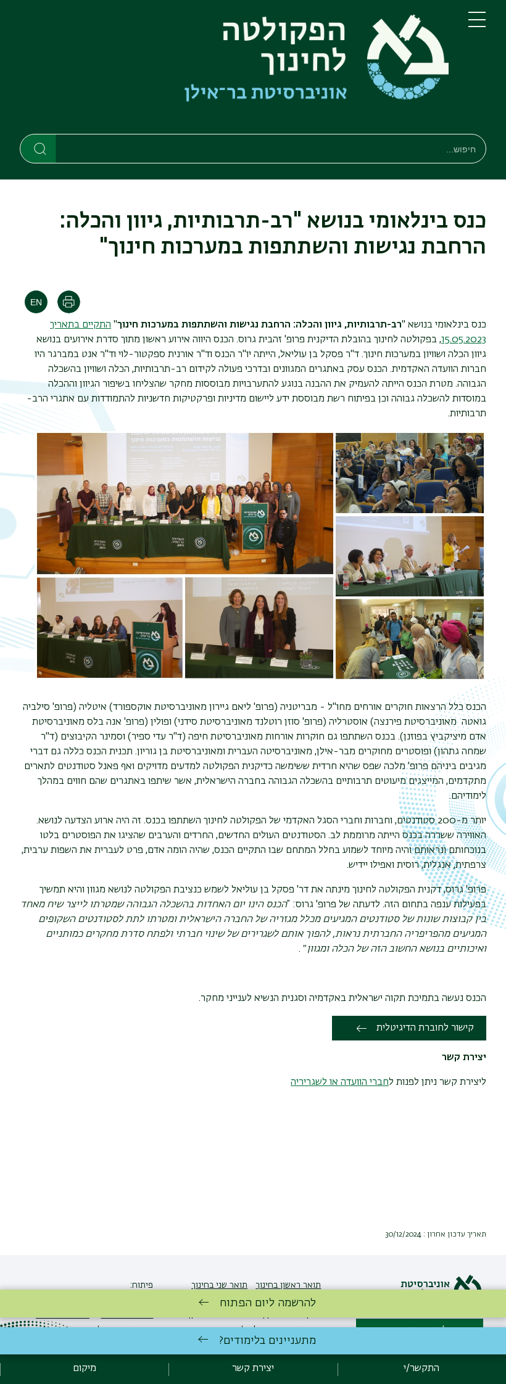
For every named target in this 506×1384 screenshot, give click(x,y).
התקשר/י (421, 1369)
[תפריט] (477, 24)
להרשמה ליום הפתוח (268, 1303)
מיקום (84, 1369)
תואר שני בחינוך (219, 1285)
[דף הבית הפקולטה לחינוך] (234, 69)
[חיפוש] (38, 148)
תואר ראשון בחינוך (288, 1285)
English (36, 301)
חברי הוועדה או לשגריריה (340, 1082)
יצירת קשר (253, 1369)
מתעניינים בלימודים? (267, 1340)
